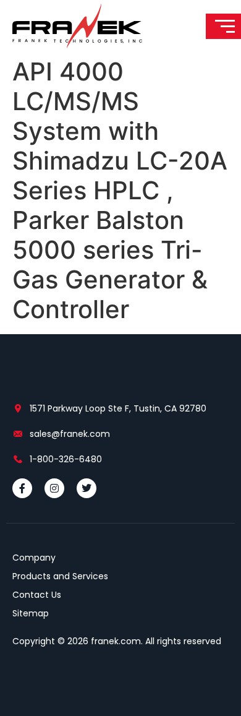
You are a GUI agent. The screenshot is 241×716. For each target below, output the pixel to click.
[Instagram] (54, 488)
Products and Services (60, 576)
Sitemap (30, 613)
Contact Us (36, 595)
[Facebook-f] (22, 488)
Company (34, 557)
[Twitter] (86, 488)
